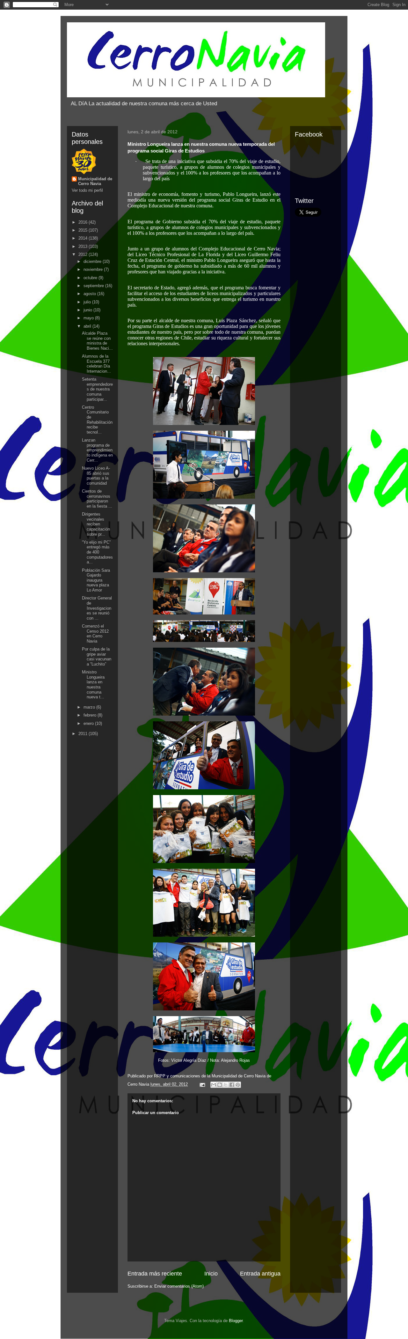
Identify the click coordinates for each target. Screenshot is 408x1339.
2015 (83, 230)
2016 (83, 222)
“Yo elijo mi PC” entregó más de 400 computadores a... (97, 552)
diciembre (93, 261)
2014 (83, 238)
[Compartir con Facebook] (232, 1085)
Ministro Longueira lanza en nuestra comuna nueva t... (93, 684)
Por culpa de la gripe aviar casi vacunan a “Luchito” (96, 656)
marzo (90, 707)
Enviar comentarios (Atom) (179, 1286)
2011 (83, 733)
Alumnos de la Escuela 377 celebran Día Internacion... (96, 364)
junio (88, 310)
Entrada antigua (260, 1273)
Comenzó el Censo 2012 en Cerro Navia (95, 633)
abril (88, 326)
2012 (83, 254)
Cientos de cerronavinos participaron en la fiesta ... (97, 499)
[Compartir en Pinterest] (238, 1085)
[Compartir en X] (225, 1085)
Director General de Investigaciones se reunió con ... (97, 608)
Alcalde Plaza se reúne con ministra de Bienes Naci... (97, 341)
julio (88, 302)
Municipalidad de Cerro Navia (95, 181)
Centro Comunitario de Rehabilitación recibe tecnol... (97, 420)
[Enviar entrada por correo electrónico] (202, 1084)
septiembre (94, 285)
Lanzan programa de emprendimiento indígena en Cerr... (97, 450)
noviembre (94, 269)
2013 (83, 246)
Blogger (236, 1320)
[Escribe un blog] (219, 1085)
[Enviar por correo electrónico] (213, 1085)
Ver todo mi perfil (87, 190)
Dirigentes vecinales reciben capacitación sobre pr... (96, 524)
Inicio (211, 1273)
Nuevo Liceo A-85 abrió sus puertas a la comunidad (96, 476)
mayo (89, 318)
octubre (91, 277)
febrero (91, 715)
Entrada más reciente (154, 1273)
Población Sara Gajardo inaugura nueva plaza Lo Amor (96, 580)
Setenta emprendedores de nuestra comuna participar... (97, 389)
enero (89, 723)
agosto (90, 293)
